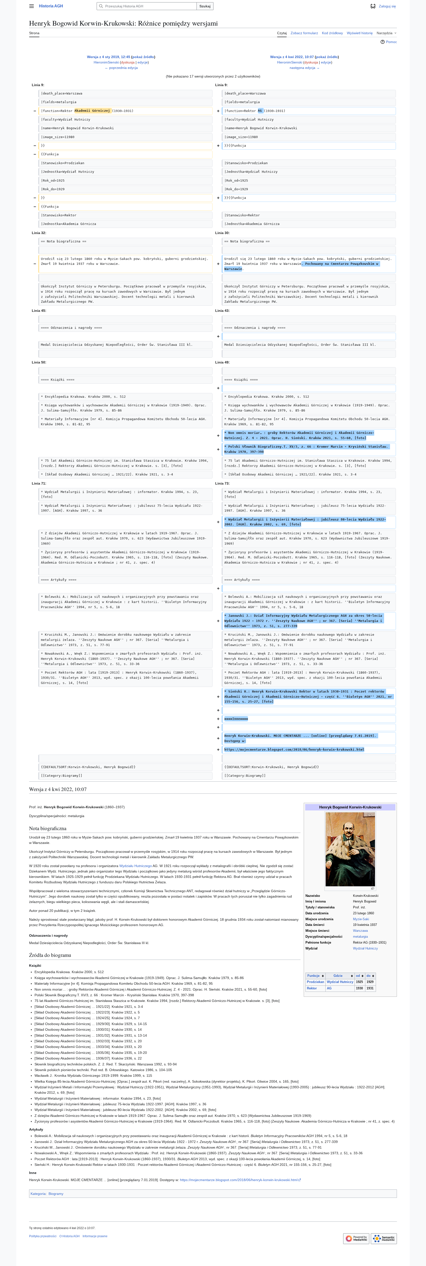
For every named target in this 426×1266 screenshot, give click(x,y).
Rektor (312, 988)
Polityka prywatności (42, 1236)
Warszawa (360, 931)
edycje (143, 62)
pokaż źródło (143, 57)
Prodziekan (315, 982)
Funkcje (313, 976)
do (369, 976)
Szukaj (205, 6)
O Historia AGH (69, 1236)
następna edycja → (305, 68)
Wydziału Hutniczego (135, 866)
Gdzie (338, 976)
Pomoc (391, 42)
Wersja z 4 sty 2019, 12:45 (108, 57)
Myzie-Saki (361, 919)
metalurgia (360, 936)
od (358, 976)
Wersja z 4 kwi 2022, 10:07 (292, 57)
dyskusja (128, 62)
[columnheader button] (315, 976)
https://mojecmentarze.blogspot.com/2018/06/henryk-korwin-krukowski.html (239, 1180)
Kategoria (38, 1194)
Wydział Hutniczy (365, 948)
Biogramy (56, 1194)
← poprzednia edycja (121, 68)
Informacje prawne (95, 1236)
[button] (32, 6)
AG (329, 988)
